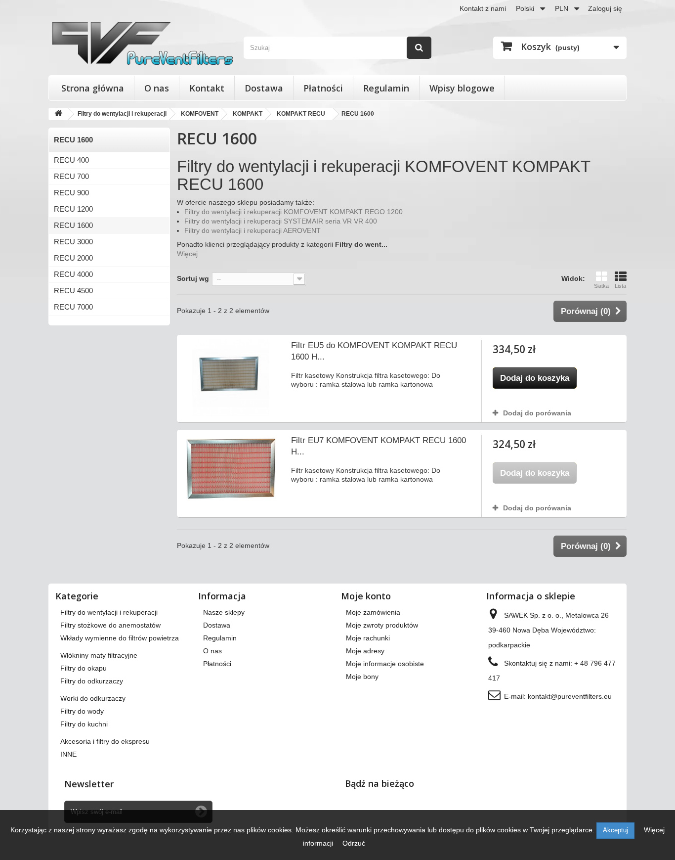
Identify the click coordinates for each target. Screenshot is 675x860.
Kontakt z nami (483, 8)
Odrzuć (353, 843)
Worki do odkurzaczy (93, 698)
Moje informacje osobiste (385, 664)
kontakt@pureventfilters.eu (570, 696)
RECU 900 (71, 192)
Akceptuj (615, 830)
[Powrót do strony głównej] (58, 114)
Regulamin (386, 88)
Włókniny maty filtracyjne (98, 655)
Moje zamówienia (373, 612)
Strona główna (92, 88)
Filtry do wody (82, 711)
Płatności (323, 88)
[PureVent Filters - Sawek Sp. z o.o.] (142, 43)
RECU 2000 (73, 258)
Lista (620, 286)
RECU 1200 (73, 209)
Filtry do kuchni (84, 724)
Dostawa (264, 88)
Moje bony (362, 676)
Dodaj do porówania (537, 413)
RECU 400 (71, 160)
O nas (156, 88)
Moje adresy (365, 651)
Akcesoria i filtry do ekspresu (105, 741)
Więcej (187, 254)
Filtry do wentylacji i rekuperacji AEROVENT (252, 230)
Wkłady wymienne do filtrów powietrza (119, 638)
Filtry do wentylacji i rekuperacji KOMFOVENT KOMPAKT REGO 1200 (293, 212)
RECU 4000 (73, 274)
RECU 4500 (73, 290)
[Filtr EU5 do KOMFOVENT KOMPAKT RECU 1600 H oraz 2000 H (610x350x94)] (230, 377)
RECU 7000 (73, 307)
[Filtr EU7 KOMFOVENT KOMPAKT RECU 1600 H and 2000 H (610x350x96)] (230, 471)
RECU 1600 (73, 225)
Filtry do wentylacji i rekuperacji (109, 612)
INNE (68, 754)
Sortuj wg (193, 278)
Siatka (601, 286)
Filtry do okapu (83, 668)
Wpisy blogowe (462, 88)
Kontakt (206, 88)
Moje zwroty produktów (382, 625)
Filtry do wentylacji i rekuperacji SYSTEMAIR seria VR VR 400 (280, 221)
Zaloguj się (605, 8)
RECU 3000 (73, 241)
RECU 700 (71, 176)
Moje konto (366, 596)
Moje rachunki (368, 638)
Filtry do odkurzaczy (91, 681)
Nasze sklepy (224, 612)
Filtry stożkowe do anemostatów (110, 625)
